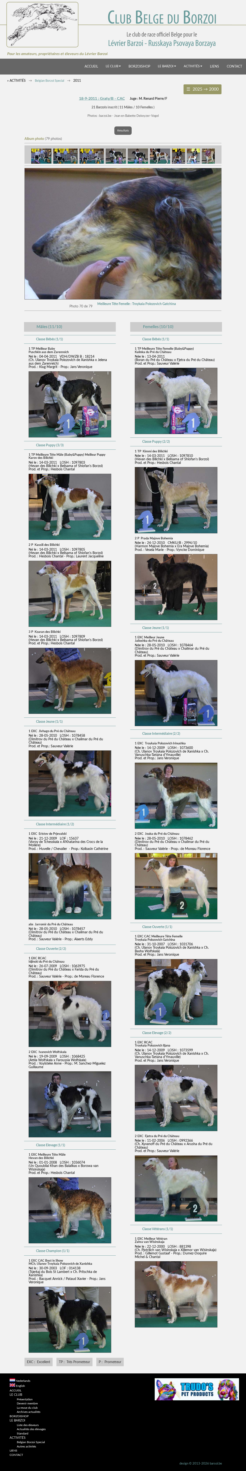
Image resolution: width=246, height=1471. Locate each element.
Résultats (123, 130)
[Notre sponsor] (197, 1399)
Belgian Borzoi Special (49, 80)
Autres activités (26, 1446)
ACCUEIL (91, 66)
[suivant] (123, 298)
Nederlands (23, 1381)
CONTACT (234, 66)
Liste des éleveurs (28, 1425)
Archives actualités (28, 1412)
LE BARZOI (166, 66)
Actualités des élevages (31, 1429)
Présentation (25, 1399)
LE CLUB (112, 66)
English (20, 1386)
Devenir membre (27, 1403)
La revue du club (27, 1408)
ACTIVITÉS (192, 66)
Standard (22, 1433)
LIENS (214, 66)
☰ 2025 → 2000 (202, 89)
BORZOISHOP (139, 66)
